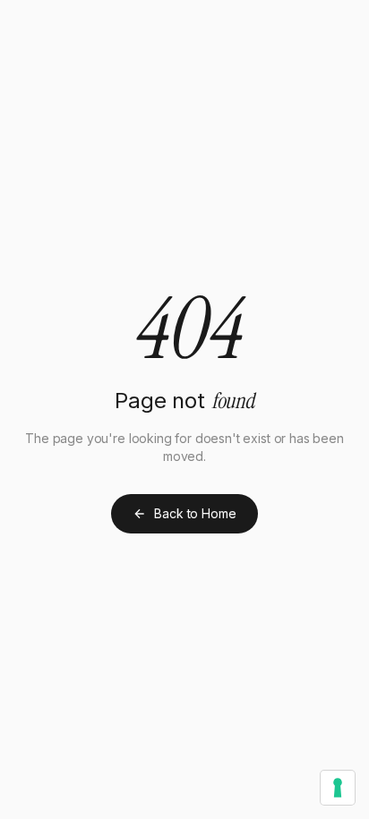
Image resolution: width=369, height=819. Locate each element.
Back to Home (195, 513)
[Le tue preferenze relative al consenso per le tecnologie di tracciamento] (338, 788)
